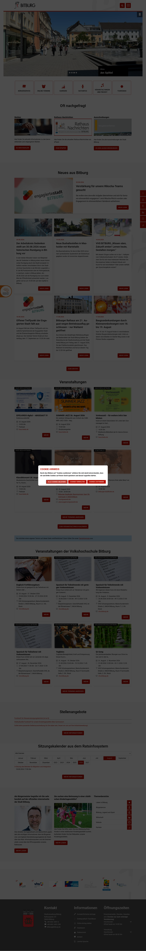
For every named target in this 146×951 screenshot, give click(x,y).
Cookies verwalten (77, 482)
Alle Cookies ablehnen (57, 482)
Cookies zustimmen (96, 482)
